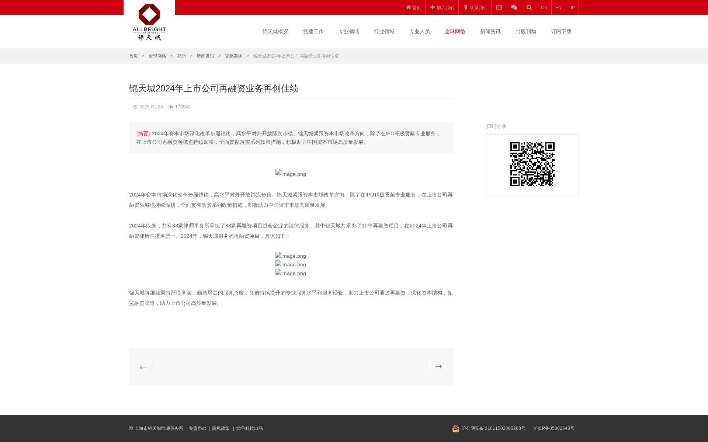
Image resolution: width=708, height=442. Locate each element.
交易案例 (234, 56)
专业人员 (419, 31)
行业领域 (384, 31)
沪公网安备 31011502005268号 (493, 428)
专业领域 (349, 31)
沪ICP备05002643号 (554, 428)
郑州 (181, 56)
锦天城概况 (275, 31)
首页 (133, 56)
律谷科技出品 (249, 428)
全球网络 (455, 31)
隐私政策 (221, 428)
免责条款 (197, 428)
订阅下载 (561, 31)
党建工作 (313, 31)
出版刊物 (526, 31)
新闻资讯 (490, 31)
